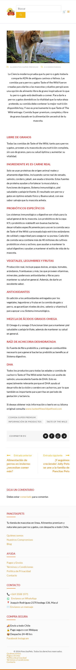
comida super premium (22, 417)
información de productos (25, 421)
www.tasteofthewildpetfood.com (44, 408)
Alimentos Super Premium (24, 67)
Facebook (12, 638)
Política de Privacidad (19, 571)
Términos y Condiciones (20, 566)
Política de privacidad (17, 657)
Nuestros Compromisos (20, 539)
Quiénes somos (15, 535)
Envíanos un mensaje (21, 606)
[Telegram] (64, 436)
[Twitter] (45, 436)
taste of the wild (57, 421)
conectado (26, 496)
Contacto (12, 575)
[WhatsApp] (58, 436)
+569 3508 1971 (19, 594)
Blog (9, 543)
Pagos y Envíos (15, 562)
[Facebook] (51, 436)
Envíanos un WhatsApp (24, 598)
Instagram (23, 638)
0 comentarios (52, 67)
